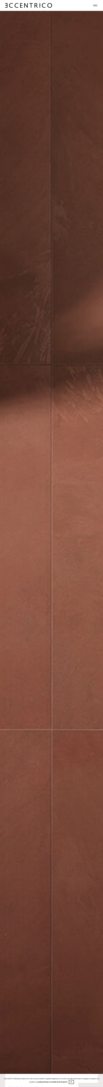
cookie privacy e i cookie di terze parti (52, 1082)
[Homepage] (28, 3)
